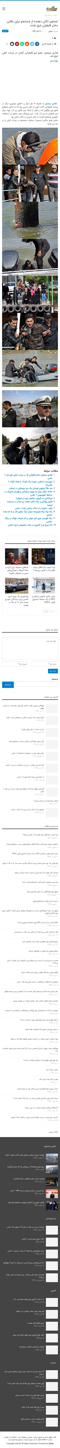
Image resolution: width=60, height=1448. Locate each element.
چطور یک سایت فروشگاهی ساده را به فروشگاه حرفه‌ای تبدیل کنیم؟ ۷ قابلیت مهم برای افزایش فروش (30, 911)
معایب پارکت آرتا (52, 1069)
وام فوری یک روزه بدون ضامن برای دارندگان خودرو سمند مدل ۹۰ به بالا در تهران (30, 863)
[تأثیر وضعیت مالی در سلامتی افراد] (52, 1422)
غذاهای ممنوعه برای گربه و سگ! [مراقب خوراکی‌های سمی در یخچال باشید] (32, 844)
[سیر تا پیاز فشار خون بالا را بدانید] (52, 1410)
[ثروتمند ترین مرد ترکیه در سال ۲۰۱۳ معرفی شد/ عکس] (52, 1230)
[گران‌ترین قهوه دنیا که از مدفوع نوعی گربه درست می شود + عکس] (52, 792)
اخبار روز (5, 31)
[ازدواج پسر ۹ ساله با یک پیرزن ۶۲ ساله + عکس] (52, 812)
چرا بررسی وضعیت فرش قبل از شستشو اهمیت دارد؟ (40, 882)
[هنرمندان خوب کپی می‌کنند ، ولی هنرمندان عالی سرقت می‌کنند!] (52, 1277)
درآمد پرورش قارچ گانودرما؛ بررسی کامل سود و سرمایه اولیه (37, 1088)
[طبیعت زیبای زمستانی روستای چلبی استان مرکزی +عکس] (52, 1158)
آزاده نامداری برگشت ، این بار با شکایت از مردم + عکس (25, 765)
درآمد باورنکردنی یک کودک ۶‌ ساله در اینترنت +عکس (26, 1251)
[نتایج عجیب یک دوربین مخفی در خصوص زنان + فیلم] (52, 720)
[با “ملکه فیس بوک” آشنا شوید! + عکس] (52, 780)
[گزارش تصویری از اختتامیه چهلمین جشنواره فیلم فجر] (52, 1205)
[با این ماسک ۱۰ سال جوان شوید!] (52, 732)
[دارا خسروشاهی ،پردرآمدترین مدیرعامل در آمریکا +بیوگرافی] (52, 1265)
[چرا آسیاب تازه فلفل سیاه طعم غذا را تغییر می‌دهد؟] (43, 556)
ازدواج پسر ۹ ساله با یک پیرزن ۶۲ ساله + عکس (27, 809)
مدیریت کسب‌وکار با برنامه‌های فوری (45, 901)
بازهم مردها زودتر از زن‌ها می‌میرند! (46, 801)
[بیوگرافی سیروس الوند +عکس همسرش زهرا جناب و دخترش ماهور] (52, 708)
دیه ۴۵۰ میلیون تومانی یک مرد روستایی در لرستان (30, 488)
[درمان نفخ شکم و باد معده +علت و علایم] (52, 1398)
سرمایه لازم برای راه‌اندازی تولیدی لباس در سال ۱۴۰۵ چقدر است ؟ (35, 1098)
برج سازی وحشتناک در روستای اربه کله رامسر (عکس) (26, 1166)
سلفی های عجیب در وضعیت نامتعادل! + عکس (28, 753)
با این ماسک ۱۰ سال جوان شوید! (32, 729)
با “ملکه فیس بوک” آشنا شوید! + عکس (30, 777)
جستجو (55, 679)
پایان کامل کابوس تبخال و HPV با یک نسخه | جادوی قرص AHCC (35, 853)
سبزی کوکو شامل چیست (35, 1323)
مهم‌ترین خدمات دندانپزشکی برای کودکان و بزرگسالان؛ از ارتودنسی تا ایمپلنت (31, 1010)
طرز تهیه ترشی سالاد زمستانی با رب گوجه (30, 1311)
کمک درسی (53, 1131)
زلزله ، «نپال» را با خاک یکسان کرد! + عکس (33, 508)
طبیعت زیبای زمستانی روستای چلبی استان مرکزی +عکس (24, 1155)
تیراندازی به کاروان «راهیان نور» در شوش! (34, 498)
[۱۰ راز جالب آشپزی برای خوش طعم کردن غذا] (52, 1302)
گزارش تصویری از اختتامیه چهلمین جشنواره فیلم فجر (26, 1202)
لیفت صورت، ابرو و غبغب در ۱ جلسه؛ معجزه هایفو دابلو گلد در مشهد (34, 1039)
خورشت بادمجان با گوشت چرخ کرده (31, 1346)
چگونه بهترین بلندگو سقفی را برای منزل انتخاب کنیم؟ (39, 972)
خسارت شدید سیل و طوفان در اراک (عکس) (29, 1178)
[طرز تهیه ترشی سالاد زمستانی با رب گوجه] (52, 1314)
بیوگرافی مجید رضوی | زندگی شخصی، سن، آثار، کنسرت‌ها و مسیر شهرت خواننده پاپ (30, 1049)
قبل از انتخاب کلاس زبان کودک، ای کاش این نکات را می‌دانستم (36, 932)
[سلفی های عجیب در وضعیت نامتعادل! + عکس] (52, 756)
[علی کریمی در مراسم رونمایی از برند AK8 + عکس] (52, 1193)
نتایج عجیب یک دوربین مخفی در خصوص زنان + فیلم (25, 717)
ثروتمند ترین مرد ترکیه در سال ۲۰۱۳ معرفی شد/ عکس (25, 1227)
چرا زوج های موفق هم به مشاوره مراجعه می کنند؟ (40, 1060)
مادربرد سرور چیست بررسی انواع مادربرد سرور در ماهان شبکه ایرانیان (34, 1117)
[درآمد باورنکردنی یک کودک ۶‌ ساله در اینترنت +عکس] (52, 1254)
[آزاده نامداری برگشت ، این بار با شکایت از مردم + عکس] (52, 768)
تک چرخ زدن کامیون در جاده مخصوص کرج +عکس (30, 525)
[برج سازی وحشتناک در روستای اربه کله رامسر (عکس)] (52, 1169)
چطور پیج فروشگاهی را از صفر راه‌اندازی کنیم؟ (42, 891)
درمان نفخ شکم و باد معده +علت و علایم (29, 1395)
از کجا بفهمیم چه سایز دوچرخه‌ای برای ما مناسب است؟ (39, 1020)
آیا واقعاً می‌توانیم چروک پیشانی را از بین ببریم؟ (41, 1107)
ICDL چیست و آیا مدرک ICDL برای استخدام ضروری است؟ (37, 922)
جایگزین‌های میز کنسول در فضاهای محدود (43, 951)
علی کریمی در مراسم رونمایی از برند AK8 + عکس (27, 1190)
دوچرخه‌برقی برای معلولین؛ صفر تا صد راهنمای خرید (40, 941)
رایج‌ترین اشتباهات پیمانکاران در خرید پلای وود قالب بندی (37, 982)
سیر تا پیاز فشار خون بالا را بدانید (32, 1407)
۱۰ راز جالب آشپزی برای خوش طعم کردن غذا (29, 1299)
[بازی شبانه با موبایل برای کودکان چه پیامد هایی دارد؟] (52, 1386)
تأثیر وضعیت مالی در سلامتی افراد (32, 1419)
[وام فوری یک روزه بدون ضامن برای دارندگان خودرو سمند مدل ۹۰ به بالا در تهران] (16, 586)
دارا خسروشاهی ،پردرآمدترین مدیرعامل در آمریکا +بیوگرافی (23, 1262)
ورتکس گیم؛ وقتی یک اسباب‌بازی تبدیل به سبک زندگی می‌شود (36, 872)
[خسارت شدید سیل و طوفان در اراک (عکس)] (52, 1181)
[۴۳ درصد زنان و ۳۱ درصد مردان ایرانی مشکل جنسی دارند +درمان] (52, 1374)
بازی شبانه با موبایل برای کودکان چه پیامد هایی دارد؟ (25, 1383)
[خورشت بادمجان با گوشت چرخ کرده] (52, 1349)
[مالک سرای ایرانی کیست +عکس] (52, 1242)
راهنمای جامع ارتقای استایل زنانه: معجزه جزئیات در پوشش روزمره (35, 1001)
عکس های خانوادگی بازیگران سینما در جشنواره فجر (26, 741)
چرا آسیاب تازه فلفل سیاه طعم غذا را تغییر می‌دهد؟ (40, 834)
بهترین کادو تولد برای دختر (48, 1079)
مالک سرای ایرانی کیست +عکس (33, 1239)
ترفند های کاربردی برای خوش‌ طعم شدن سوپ (28, 1335)
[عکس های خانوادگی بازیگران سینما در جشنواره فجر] (52, 744)
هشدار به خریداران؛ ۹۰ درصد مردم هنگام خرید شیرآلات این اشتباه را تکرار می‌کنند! (32, 961)
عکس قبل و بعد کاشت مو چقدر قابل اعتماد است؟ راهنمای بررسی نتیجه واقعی (31, 991)
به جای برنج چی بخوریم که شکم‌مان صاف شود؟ (41, 1029)
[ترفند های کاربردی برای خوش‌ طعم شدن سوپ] (52, 1338)
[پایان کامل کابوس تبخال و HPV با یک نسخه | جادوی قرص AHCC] (43, 586)
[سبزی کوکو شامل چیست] (52, 1326)
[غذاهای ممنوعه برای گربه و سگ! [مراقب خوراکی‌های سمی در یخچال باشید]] (16, 556)
